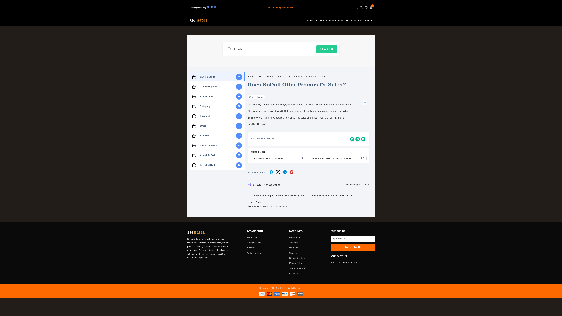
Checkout (251, 248)
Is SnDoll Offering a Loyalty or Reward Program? (278, 195)
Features (332, 20)
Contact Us (294, 273)
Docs (260, 76)
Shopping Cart (254, 242)
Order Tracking (254, 253)
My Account (252, 237)
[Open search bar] (356, 8)
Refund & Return (297, 258)
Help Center (294, 237)
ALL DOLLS (321, 20)
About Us (293, 242)
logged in (264, 206)
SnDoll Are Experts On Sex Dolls (268, 158)
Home (251, 76)
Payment (293, 248)
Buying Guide (274, 76)
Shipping (293, 253)
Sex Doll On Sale (257, 124)
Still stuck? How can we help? (267, 184)
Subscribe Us (353, 247)
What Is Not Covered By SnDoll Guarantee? (332, 158)
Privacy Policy (295, 263)
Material (355, 20)
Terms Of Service (297, 268)
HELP (369, 20)
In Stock (311, 20)
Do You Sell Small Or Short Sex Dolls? (331, 195)
